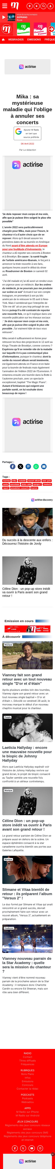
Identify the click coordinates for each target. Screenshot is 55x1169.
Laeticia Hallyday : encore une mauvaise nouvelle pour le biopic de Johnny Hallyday (27, 753)
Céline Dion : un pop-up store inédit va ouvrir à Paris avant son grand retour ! (27, 825)
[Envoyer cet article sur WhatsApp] (35, 468)
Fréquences (27, 1064)
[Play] (4, 17)
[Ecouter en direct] (37, 6)
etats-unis (26, 484)
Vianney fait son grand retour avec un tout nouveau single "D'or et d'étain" (27, 679)
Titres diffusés (27, 1060)
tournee (6, 480)
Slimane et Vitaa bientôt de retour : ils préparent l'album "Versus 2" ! (27, 893)
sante (5, 484)
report (6, 488)
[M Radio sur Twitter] (23, 1148)
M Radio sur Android (27, 1115)
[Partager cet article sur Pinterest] (27, 468)
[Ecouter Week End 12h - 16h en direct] (27, 628)
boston (34, 488)
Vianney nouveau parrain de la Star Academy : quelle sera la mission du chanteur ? (26, 964)
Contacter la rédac (27, 1088)
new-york (46, 480)
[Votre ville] (30, 6)
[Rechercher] (43, 6)
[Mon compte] (50, 6)
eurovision (14, 484)
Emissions (34, 39)
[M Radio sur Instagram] (40, 1148)
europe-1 (37, 484)
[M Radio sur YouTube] (32, 1148)
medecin (47, 484)
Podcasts (27, 1098)
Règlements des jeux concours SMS (27, 1132)
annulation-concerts (20, 488)
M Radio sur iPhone (27, 1111)
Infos (27, 1077)
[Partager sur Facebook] (11, 468)
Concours (27, 1084)
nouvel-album (34, 480)
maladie (22, 480)
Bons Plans (27, 1074)
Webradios (16, 39)
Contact (27, 1056)
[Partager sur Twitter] (19, 468)
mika (14, 480)
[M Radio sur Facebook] (15, 1148)
